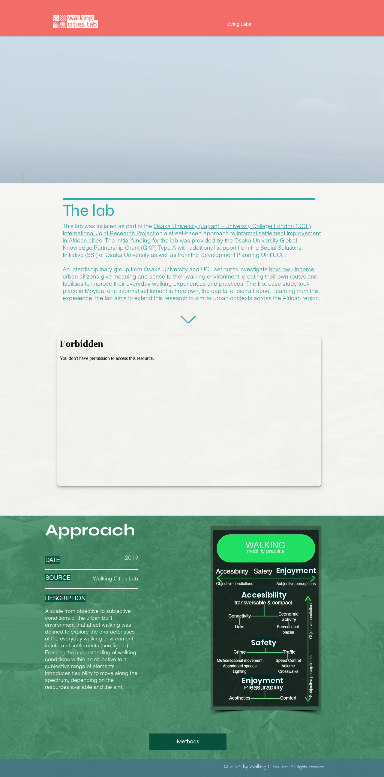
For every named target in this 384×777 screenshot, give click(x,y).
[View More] (188, 319)
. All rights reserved (306, 766)
